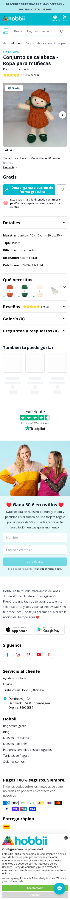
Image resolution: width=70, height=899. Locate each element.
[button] (65, 18)
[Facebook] (7, 654)
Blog (6, 732)
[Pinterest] (28, 654)
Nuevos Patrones (15, 744)
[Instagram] (17, 654)
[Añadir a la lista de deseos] (62, 189)
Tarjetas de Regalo (16, 756)
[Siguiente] (62, 115)
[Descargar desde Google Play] (50, 629)
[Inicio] (4, 43)
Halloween (15, 43)
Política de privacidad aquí (47, 568)
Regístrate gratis (15, 726)
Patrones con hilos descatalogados (27, 750)
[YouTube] (38, 654)
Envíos (7, 684)
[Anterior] (7, 115)
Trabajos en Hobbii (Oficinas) (23, 690)
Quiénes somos (14, 762)
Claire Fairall (11, 52)
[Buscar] (62, 31)
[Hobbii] (13, 18)
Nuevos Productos (16, 738)
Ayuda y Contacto (15, 678)
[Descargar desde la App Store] (18, 629)
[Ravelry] (49, 654)
